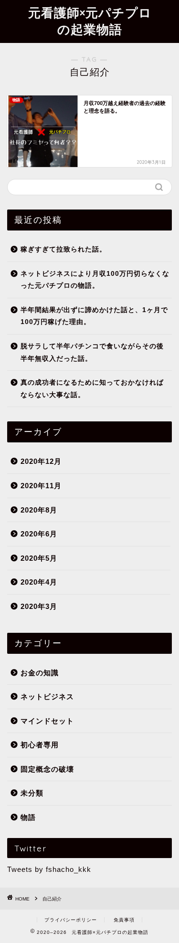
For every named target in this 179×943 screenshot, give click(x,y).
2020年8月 (39, 510)
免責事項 (124, 919)
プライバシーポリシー (70, 919)
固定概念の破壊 (47, 769)
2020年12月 (41, 461)
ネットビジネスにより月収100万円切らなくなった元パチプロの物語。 (95, 280)
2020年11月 (41, 486)
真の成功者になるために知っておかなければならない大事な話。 (92, 388)
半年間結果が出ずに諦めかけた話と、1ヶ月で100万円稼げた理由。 (94, 316)
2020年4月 (39, 582)
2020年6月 (39, 534)
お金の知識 (40, 673)
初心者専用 (40, 745)
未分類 (32, 793)
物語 (28, 817)
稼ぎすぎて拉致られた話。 (63, 249)
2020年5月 (39, 558)
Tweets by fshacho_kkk (49, 869)
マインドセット (47, 721)
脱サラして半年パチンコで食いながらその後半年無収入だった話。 (92, 352)
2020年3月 (39, 606)
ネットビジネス (47, 696)
